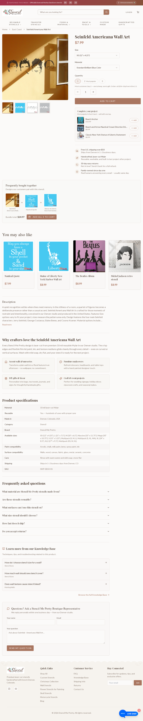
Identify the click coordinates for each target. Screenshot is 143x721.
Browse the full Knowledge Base (92, 595)
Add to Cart (107, 101)
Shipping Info (79, 681)
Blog (42, 701)
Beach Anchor (92, 119)
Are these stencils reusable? (16, 499)
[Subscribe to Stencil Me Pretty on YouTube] (15, 688)
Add (135, 120)
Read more (7, 324)
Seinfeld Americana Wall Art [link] (39, 29)
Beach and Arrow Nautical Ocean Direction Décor (107, 127)
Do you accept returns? (14, 531)
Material (78, 62)
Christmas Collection (49, 681)
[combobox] (97, 55)
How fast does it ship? (13, 523)
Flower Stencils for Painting (52, 689)
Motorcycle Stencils (49, 697)
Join (138, 683)
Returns (77, 685)
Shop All (43, 673)
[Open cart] (138, 12)
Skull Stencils (46, 693)
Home (4, 29)
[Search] (106, 12)
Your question (12, 629)
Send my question (20, 648)
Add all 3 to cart (44, 217)
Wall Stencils (45, 685)
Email (59, 618)
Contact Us (79, 689)
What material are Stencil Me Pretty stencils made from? (31, 491)
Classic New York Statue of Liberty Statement (106, 135)
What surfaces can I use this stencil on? (22, 507)
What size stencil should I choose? (19, 515)
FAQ (76, 673)
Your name (11, 618)
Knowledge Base (81, 677)
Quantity (79, 75)
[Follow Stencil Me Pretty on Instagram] (9, 688)
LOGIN (129, 12)
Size (76, 50)
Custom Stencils (47, 677)
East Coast (17, 29)
